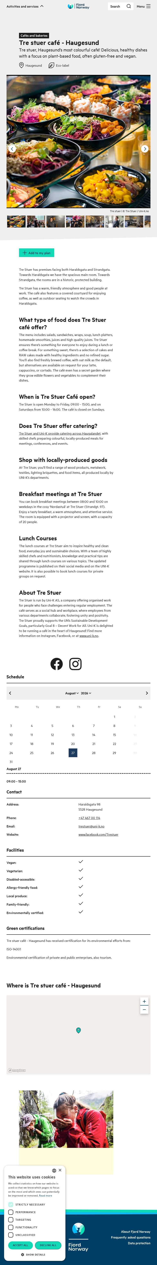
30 (135, 752)
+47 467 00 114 (89, 817)
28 (93, 752)
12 (52, 734)
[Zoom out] (144, 1010)
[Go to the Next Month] (146, 693)
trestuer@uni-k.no (91, 826)
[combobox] (54, 1171)
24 (11, 752)
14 (93, 734)
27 (73, 752)
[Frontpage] (79, 1237)
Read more (45, 1195)
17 (11, 743)
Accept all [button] (20, 1245)
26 (52, 752)
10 (11, 734)
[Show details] (78, 1030)
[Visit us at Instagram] (75, 664)
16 (135, 734)
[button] (34, 1254)
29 (114, 752)
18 (31, 743)
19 (52, 743)
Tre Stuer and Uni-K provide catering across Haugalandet (60, 433)
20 (73, 743)
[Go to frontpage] (78, 6)
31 (11, 761)
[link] (135, 1231)
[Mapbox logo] (17, 1070)
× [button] (59, 1170)
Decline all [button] (48, 1245)
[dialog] (34, 1213)
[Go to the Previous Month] (10, 693)
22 (114, 743)
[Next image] (144, 149)
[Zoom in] (144, 1001)
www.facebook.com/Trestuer (98, 834)
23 (135, 743)
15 (114, 734)
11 (31, 734)
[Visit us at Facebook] (56, 664)
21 (93, 743)
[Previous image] (12, 149)
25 (31, 752)
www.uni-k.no (89, 635)
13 (73, 734)
